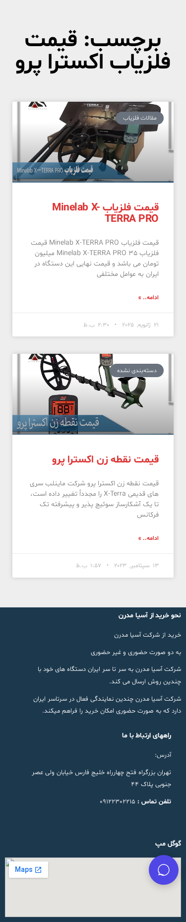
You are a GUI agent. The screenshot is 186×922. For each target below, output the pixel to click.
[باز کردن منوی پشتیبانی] (164, 870)
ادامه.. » (148, 298)
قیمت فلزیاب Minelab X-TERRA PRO (105, 213)
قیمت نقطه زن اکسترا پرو (105, 460)
